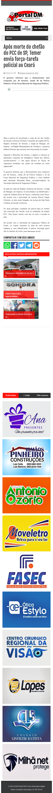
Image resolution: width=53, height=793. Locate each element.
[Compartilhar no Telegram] (29, 248)
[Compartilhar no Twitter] (21, 248)
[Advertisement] (26, 358)
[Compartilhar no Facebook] (14, 248)
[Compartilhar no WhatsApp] (7, 248)
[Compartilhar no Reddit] (36, 248)
